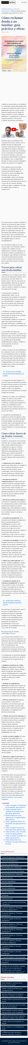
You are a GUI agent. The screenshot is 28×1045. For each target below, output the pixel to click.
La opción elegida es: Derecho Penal (13, 957)
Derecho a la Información (10, 864)
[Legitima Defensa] (8, 2)
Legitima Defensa (7, 9)
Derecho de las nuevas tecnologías (13, 871)
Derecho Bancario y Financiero (12, 867)
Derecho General (7, 878)
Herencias (5, 895)
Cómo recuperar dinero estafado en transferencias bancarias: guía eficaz (15, 811)
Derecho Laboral (7, 885)
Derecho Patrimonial (8, 888)
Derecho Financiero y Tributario (12, 874)
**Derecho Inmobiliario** (10, 861)
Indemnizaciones (7, 899)
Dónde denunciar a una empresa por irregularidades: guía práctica (16, 817)
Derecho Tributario (8, 892)
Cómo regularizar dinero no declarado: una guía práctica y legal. (16, 823)
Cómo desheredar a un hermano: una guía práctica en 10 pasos (16, 842)
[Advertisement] (14, 88)
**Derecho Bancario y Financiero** (13, 857)
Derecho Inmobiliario (9, 881)
